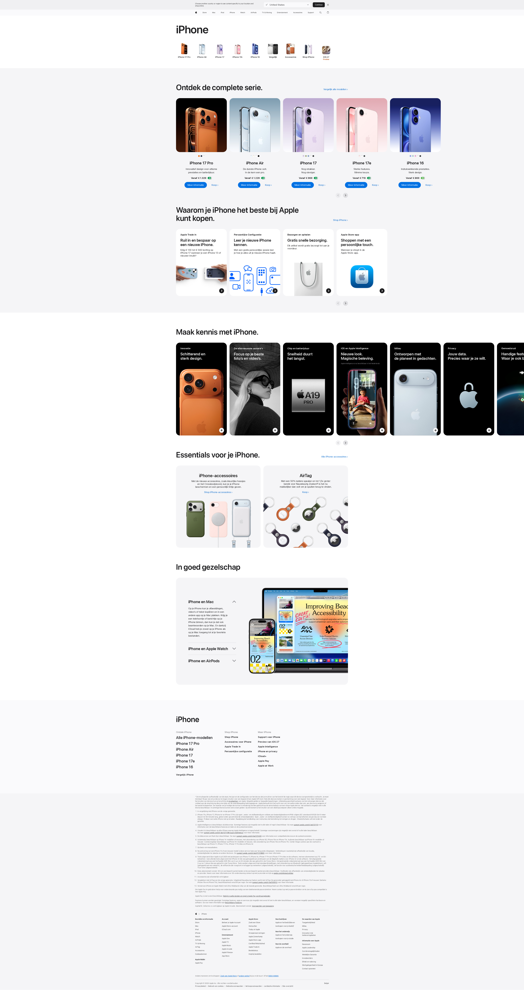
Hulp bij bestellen (255, 954)
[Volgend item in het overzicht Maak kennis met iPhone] (345, 442)
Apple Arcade (227, 949)
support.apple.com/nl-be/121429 (248, 836)
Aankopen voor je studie (284, 938)
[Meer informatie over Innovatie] (201, 389)
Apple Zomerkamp (255, 937)
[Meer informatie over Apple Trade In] (201, 262)
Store (197, 923)
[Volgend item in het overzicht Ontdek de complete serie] (345, 195)
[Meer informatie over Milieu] (415, 389)
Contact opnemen (308, 969)
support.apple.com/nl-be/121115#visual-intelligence (223, 833)
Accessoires (199, 951)
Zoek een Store (254, 923)
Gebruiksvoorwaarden (234, 986)
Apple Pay (199, 963)
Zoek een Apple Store (228, 976)
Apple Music (226, 945)
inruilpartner (233, 801)
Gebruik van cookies (216, 986)
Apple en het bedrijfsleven (285, 923)
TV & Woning (200, 944)
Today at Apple (254, 929)
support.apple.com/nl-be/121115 (306, 825)
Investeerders (307, 958)
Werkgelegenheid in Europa (312, 965)
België (326, 983)
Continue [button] (319, 5)
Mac (196, 926)
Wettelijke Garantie (309, 955)
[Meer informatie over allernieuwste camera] (255, 389)
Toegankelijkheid (308, 923)
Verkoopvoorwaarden (253, 986)
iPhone (197, 933)
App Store (225, 956)
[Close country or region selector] (328, 5)
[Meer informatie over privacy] (468, 389)
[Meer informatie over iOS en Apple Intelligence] (362, 389)
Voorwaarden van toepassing (263, 906)
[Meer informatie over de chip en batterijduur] (308, 389)
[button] (287, 5)
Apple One (226, 938)
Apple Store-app (255, 940)
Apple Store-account (230, 926)
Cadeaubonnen (201, 954)
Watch (197, 937)
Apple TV (225, 942)
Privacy (305, 929)
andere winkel (244, 976)
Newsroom (306, 944)
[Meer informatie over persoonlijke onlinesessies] (255, 262)
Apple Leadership (308, 948)
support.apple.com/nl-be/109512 (264, 882)
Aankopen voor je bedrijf (284, 926)
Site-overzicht (287, 986)
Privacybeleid (200, 986)
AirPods (198, 940)
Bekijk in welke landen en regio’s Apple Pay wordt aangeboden (246, 896)
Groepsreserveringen (257, 933)
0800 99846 (273, 976)
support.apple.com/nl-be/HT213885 (250, 853)
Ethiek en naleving (309, 962)
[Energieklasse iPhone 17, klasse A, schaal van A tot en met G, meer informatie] (316, 178)
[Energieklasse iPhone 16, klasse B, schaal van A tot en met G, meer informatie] (423, 178)
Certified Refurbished (257, 944)
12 (317, 484)
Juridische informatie (272, 986)
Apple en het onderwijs (283, 935)
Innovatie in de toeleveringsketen (309, 934)
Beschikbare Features (233, 903)
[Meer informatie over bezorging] (308, 262)
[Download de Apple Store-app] (362, 262)
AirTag (197, 947)
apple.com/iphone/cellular (283, 873)
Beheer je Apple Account (231, 923)
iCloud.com (226, 929)
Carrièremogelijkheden (310, 951)
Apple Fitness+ (227, 952)
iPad (197, 929)
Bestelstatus (253, 951)
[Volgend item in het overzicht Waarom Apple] (345, 303)
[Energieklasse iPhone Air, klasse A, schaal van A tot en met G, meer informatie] (263, 178)
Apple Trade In (254, 947)
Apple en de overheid (283, 947)
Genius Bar (253, 926)
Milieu (304, 926)
